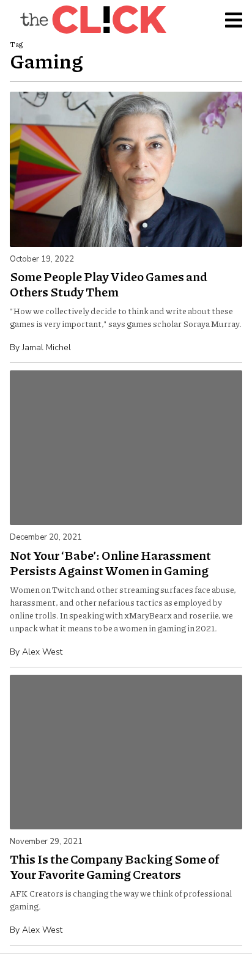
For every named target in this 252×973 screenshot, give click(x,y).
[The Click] (93, 20)
